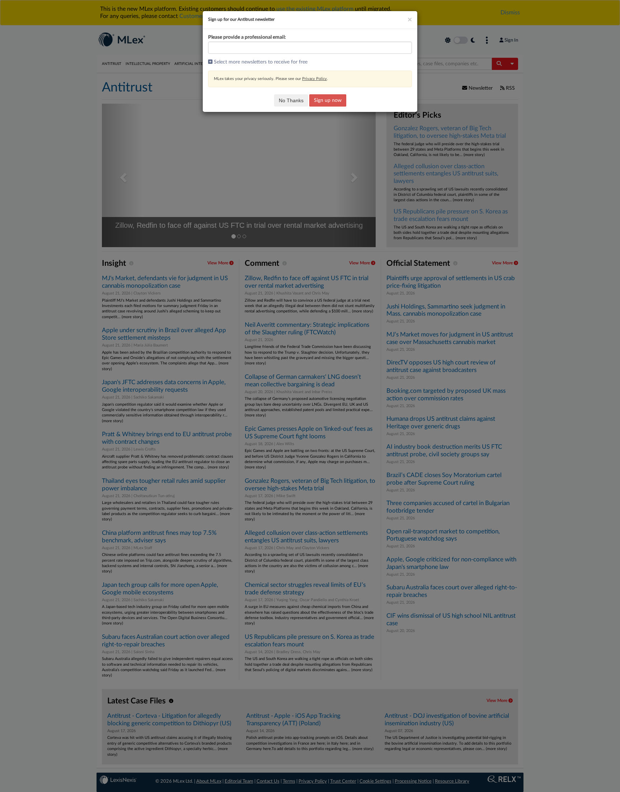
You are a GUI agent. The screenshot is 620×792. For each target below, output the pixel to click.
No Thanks (291, 100)
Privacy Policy (314, 79)
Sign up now (328, 100)
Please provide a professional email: (247, 37)
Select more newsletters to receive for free (259, 62)
